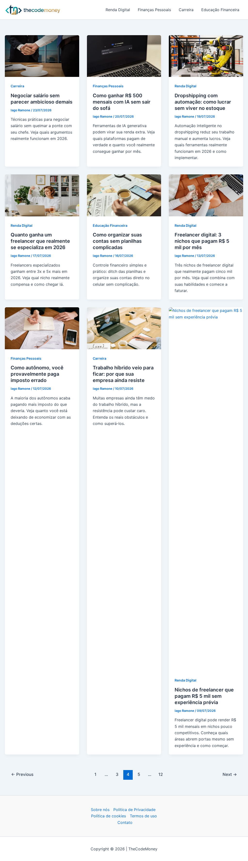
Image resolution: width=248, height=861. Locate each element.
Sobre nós (100, 809)
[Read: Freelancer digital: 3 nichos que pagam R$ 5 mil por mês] (206, 195)
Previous (22, 774)
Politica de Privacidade (134, 809)
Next (230, 774)
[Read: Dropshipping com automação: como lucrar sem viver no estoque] (206, 55)
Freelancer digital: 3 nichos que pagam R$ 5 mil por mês (202, 241)
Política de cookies (108, 815)
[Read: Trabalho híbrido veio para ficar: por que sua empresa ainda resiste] (124, 327)
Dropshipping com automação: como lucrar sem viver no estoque (203, 102)
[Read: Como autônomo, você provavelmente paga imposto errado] (42, 327)
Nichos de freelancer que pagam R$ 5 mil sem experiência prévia (204, 696)
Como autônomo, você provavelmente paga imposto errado (37, 374)
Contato (124, 822)
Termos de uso (143, 815)
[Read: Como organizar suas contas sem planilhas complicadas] (124, 195)
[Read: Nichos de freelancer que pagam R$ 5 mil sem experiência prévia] (206, 489)
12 (160, 774)
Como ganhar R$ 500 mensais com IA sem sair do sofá (121, 102)
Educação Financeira (220, 9)
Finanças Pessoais (154, 9)
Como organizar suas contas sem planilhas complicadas (117, 241)
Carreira (186, 9)
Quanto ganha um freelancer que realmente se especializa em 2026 (40, 241)
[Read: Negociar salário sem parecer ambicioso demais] (42, 55)
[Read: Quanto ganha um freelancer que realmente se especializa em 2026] (42, 195)
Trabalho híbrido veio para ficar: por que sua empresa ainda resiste (123, 374)
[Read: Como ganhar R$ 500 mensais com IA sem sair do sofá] (124, 55)
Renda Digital (118, 9)
